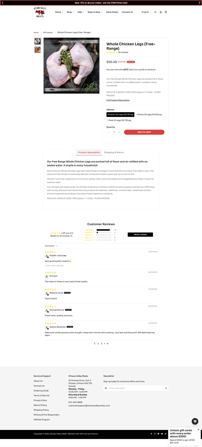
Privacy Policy (40, 400)
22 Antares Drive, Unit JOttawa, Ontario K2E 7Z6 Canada (80, 383)
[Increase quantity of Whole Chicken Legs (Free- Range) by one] (119, 132)
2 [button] (98, 343)
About (58, 12)
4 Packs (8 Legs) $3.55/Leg (149, 114)
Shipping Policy (41, 410)
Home (36, 32)
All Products (48, 32)
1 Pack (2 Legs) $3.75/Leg (119, 120)
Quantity (110, 127)
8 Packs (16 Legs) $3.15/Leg (120, 114)
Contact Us (127, 12)
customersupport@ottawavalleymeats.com (89, 405)
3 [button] (101, 343)
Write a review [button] (140, 234)
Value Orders (112, 12)
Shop (69, 12)
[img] (50, 252)
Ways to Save (94, 12)
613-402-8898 (75, 402)
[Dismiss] (198, 429)
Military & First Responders (46, 415)
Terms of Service (41, 395)
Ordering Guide (41, 391)
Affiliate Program (42, 419)
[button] (112, 52)
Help (80, 12)
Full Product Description (118, 100)
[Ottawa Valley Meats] (40, 12)
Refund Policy (40, 405)
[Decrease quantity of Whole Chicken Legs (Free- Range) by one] (109, 132)
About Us (38, 381)
